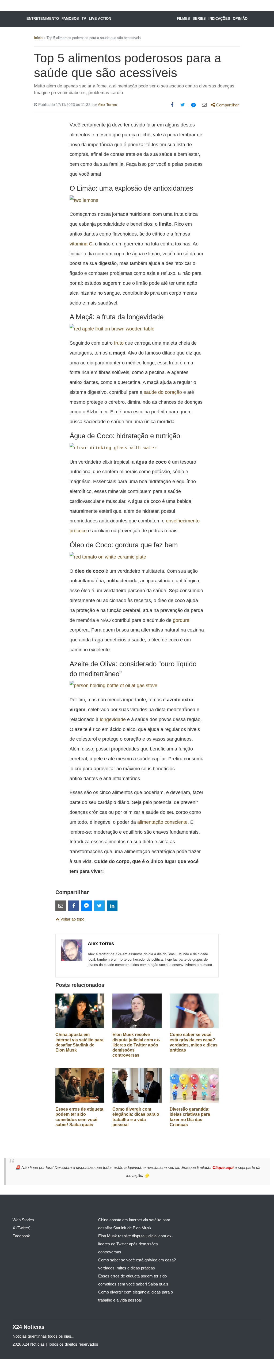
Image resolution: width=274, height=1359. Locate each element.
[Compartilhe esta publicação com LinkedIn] (112, 905)
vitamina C (81, 244)
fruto (119, 343)
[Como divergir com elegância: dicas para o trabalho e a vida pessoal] (136, 1085)
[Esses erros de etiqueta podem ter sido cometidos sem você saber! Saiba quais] (79, 1085)
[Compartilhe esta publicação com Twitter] (182, 104)
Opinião (240, 19)
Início (38, 38)
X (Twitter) (22, 1228)
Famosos (70, 19)
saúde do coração (163, 392)
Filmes (183, 19)
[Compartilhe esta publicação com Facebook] (172, 104)
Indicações (219, 19)
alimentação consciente (162, 822)
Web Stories (23, 1220)
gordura (181, 620)
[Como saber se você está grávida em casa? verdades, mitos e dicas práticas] (194, 1010)
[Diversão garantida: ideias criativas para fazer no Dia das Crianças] (194, 1085)
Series (199, 19)
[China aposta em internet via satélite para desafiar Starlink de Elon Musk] (79, 1010)
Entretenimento (42, 19)
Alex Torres (107, 104)
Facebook (21, 1236)
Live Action (100, 19)
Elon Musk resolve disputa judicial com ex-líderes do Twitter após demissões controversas (136, 1044)
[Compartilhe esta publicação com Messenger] (193, 104)
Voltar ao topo (71, 919)
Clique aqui (223, 1167)
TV (84, 19)
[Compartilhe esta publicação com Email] (204, 104)
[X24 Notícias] (142, 19)
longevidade (113, 719)
